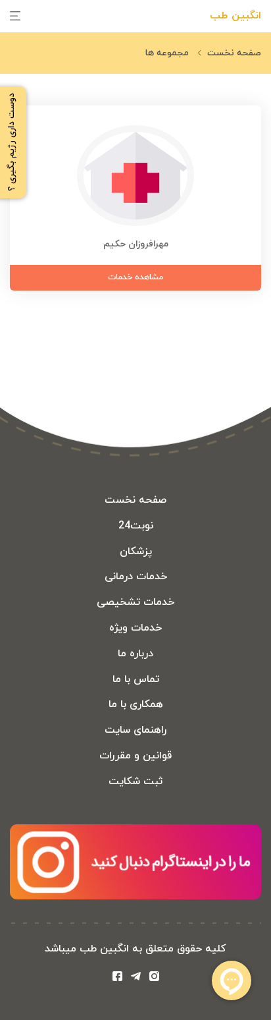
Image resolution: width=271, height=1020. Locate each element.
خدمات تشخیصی (135, 602)
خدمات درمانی (136, 576)
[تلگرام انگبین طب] (138, 978)
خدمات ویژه (135, 628)
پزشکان (136, 551)
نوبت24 (135, 526)
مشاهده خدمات (135, 277)
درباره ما (135, 653)
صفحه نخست (234, 53)
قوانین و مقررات (135, 756)
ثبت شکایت (135, 781)
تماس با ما (135, 679)
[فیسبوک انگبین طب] (120, 978)
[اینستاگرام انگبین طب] (154, 978)
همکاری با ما (136, 704)
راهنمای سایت (135, 730)
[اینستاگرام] (135, 897)
